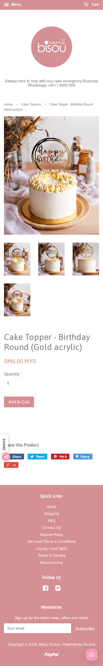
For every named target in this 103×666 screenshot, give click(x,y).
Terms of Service (51, 555)
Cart (95, 4)
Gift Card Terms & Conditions (51, 541)
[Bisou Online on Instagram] (58, 589)
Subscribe (85, 628)
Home (8, 104)
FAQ (51, 520)
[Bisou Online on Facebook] (46, 589)
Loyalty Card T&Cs (51, 548)
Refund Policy (51, 534)
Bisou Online (49, 644)
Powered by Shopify (79, 644)
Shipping (51, 513)
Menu (15, 4)
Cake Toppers (31, 104)
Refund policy (51, 562)
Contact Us (51, 527)
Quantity (12, 374)
